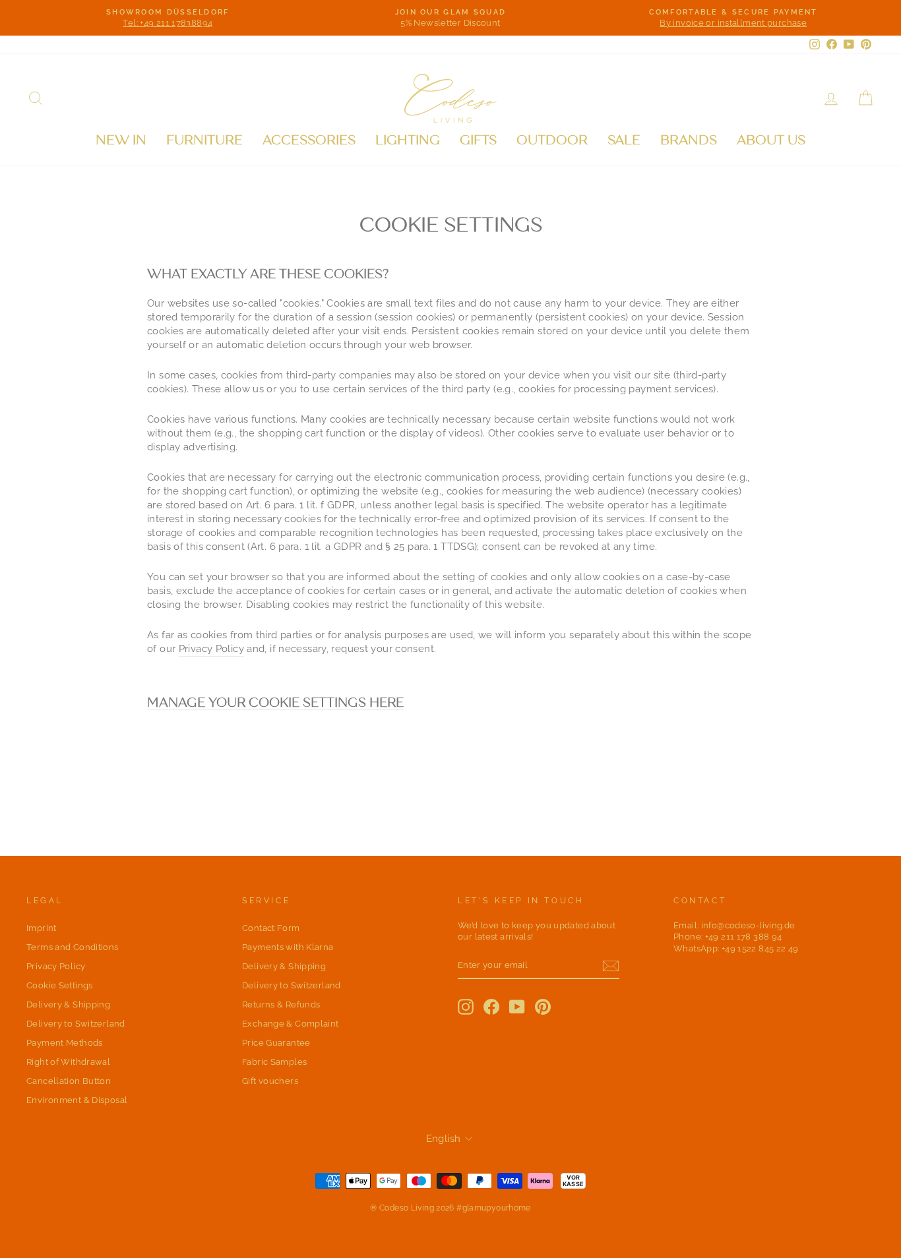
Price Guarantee (276, 1043)
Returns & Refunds (281, 1004)
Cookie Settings (59, 985)
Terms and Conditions (72, 947)
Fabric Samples (274, 1062)
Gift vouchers (270, 1081)
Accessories (309, 140)
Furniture (204, 140)
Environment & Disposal (76, 1100)
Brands (688, 140)
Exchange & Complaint (290, 1024)
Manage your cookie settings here (275, 703)
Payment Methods (64, 1043)
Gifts (478, 140)
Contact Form (271, 928)
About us (771, 140)
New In (121, 140)
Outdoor (552, 140)
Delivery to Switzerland (75, 1024)
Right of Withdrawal (68, 1062)
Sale (623, 140)
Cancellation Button (68, 1081)
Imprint (41, 928)
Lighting (407, 140)
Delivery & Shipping (68, 1004)
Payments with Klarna (288, 947)
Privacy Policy (211, 649)
